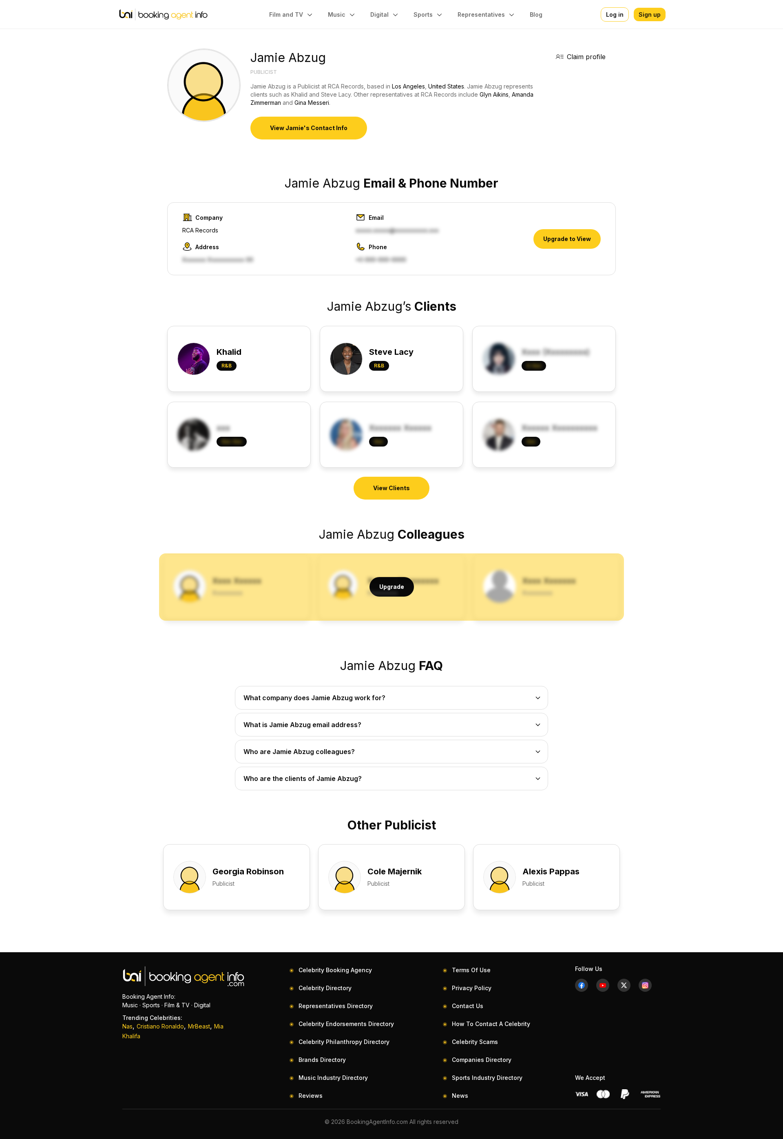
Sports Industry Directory (487, 1077)
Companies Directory (481, 1059)
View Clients (391, 487)
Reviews (311, 1095)
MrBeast (199, 1026)
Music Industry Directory (333, 1077)
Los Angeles (408, 86)
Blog (536, 14)
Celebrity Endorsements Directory (346, 1023)
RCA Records (200, 230)
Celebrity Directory (325, 987)
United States (446, 86)
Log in (615, 14)
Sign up (650, 14)
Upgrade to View (567, 238)
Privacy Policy (471, 987)
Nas (127, 1026)
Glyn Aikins (494, 94)
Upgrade (391, 586)
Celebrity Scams (475, 1041)
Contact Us (467, 1005)
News (460, 1095)
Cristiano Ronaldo (160, 1026)
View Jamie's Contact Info (308, 127)
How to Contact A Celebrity (491, 1023)
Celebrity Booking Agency (335, 969)
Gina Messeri (311, 102)
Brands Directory (322, 1059)
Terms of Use (471, 969)
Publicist (263, 72)
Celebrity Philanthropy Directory (344, 1041)
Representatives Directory (336, 1005)
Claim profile (586, 57)
